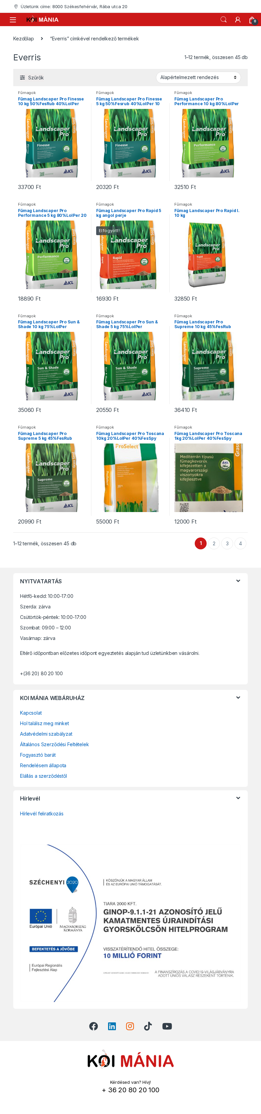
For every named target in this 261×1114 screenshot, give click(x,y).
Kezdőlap (23, 38)
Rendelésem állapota (43, 765)
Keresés (223, 19)
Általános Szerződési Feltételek (54, 744)
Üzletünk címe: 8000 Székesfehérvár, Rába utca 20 (74, 6)
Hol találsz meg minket (44, 723)
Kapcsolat (31, 713)
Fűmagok (27, 92)
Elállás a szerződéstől (43, 776)
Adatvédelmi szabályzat (46, 734)
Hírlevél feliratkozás (42, 813)
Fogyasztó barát (38, 755)
